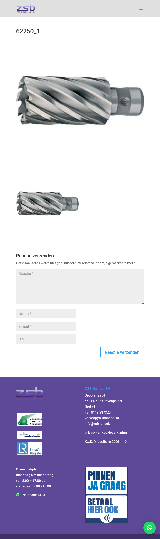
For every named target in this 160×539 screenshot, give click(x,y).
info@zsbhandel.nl (98, 424)
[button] (149, 528)
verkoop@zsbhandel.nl (102, 418)
